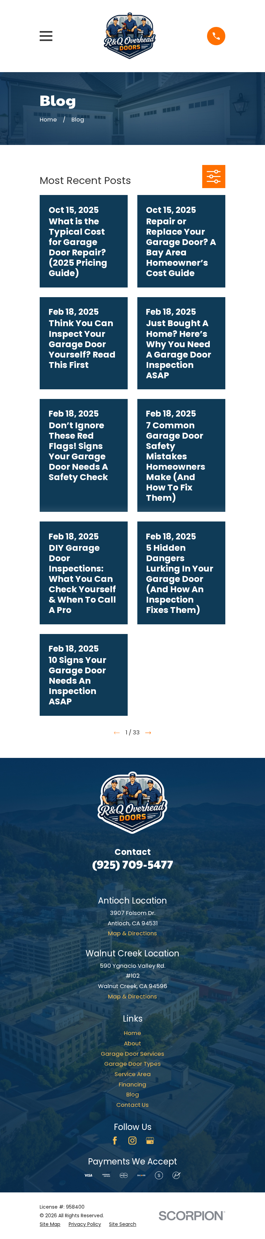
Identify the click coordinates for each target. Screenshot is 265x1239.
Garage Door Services (132, 1054)
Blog (132, 1094)
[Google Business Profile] (150, 1140)
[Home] (129, 36)
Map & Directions (132, 933)
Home (132, 1033)
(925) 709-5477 (132, 864)
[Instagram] (132, 1140)
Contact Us (132, 1105)
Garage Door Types (132, 1064)
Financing (132, 1084)
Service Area (133, 1074)
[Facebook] (115, 1140)
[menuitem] (50, 1224)
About (132, 1043)
